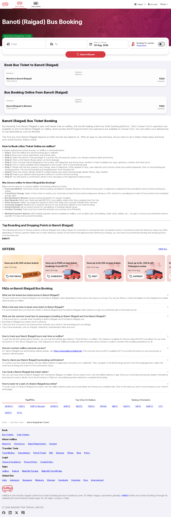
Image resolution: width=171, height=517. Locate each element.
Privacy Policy (30, 462)
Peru (85, 480)
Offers (70, 453)
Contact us (19, 444)
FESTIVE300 (15, 276)
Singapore (27, 480)
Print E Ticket (39, 453)
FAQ (51, 453)
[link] (22, 268)
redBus (5, 471)
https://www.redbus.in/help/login (68, 351)
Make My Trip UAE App (52, 471)
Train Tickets (23, 435)
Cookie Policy (46, 462)
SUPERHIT (138, 276)
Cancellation (24, 453)
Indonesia (14, 480)
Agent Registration (37, 444)
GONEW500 (56, 276)
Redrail (15, 471)
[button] (25, 44)
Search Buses (87, 54)
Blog (79, 453)
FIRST (95, 276)
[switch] (161, 44)
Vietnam (51, 480)
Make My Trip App (30, 471)
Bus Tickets (7, 435)
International (97, 480)
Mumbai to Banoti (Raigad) (19, 78)
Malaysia (39, 480)
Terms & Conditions (11, 462)
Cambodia (63, 480)
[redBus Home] (5, 4)
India (4, 480)
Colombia (75, 480)
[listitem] (7, 258)
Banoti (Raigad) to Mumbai (19, 106)
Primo (87, 453)
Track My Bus (8, 453)
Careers (53, 444)
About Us (6, 444)
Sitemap (60, 453)
